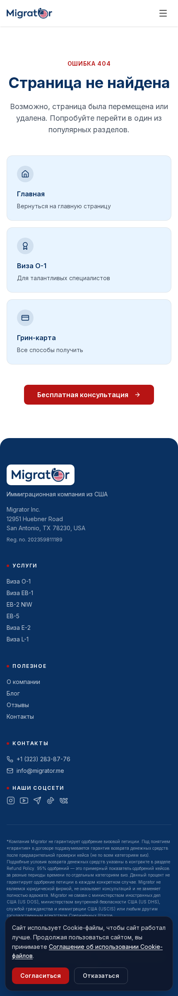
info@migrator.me (40, 770)
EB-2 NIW (19, 604)
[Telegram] (37, 800)
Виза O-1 (19, 581)
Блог (13, 693)
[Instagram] (11, 800)
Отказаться (101, 975)
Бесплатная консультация (82, 395)
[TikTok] (50, 800)
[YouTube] (24, 800)
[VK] (64, 800)
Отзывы (18, 704)
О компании (23, 681)
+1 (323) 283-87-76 (43, 758)
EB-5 (13, 616)
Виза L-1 (18, 639)
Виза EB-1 (20, 592)
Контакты (20, 716)
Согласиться (40, 975)
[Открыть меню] (163, 13)
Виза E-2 (19, 627)
